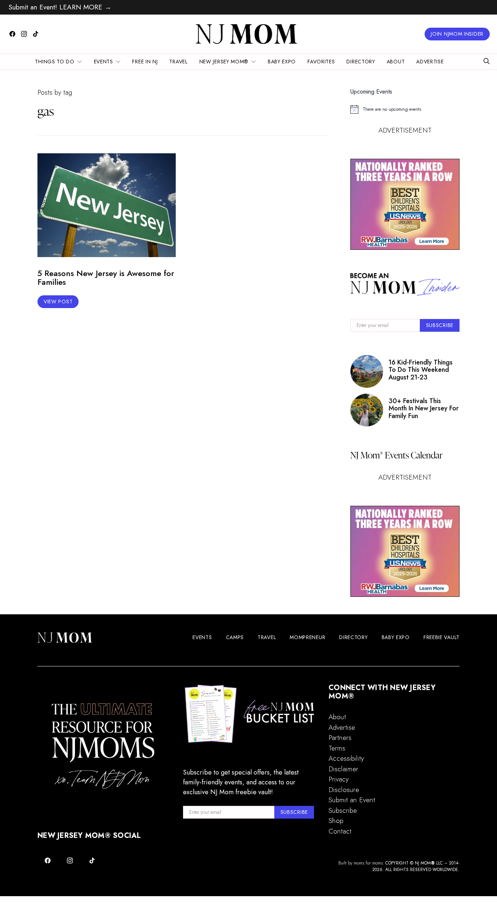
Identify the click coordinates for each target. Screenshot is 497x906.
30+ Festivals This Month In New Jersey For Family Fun (424, 408)
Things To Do (54, 61)
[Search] (486, 62)
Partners (340, 737)
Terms (337, 748)
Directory (360, 61)
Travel (178, 61)
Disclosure (344, 790)
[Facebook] (12, 34)
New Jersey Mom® (224, 61)
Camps (235, 637)
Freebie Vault (442, 637)
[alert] (405, 109)
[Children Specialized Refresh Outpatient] (405, 204)
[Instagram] (24, 34)
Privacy (339, 779)
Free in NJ (145, 61)
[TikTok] (36, 34)
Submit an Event (352, 800)
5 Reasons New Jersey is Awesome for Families (105, 277)
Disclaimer (343, 769)
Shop (336, 821)
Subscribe (343, 810)
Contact (340, 831)
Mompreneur (307, 637)
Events (103, 61)
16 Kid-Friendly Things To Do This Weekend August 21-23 (421, 370)
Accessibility (346, 758)
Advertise (430, 61)
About (396, 61)
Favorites (321, 61)
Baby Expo (282, 61)
